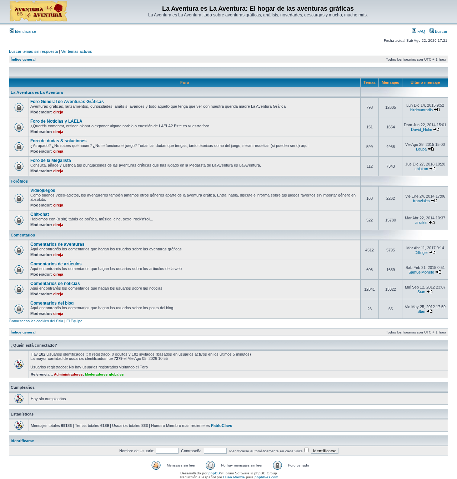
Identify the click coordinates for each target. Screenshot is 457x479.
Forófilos (19, 181)
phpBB (214, 473)
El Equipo (74, 321)
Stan (421, 292)
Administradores (68, 374)
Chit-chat (39, 214)
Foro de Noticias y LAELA (56, 121)
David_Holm (421, 129)
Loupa (421, 149)
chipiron (421, 169)
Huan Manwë (234, 477)
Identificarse (25, 31)
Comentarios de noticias (55, 283)
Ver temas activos (76, 51)
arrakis (421, 222)
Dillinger (421, 252)
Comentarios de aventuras (57, 244)
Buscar (440, 31)
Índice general (23, 59)
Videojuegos (42, 190)
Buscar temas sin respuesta (33, 51)
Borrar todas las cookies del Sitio (36, 321)
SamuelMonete (421, 272)
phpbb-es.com (266, 477)
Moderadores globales (104, 374)
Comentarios (23, 235)
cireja (58, 112)
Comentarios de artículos (56, 263)
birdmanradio (421, 110)
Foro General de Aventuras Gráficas (67, 101)
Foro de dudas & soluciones (58, 140)
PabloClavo (221, 425)
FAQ (420, 31)
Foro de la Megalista (50, 160)
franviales (421, 201)
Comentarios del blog (52, 303)
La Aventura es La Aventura (37, 92)
